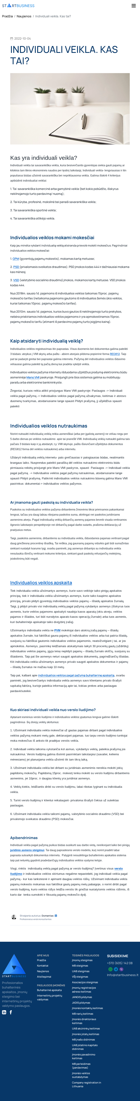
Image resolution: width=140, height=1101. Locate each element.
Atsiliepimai (44, 976)
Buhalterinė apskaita (49, 990)
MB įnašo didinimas (83, 1039)
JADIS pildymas (81, 1002)
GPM (16, 259)
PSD (16, 267)
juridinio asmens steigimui (27, 850)
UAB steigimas (80, 971)
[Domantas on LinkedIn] (55, 915)
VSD (16, 280)
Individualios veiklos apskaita (41, 582)
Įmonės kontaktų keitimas (87, 1008)
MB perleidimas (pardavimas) (81, 1066)
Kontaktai (42, 965)
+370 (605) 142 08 (120, 963)
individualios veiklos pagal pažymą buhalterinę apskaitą (76, 675)
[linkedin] (4, 1012)
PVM (57, 630)
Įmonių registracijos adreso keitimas (84, 989)
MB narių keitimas (82, 1013)
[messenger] (121, 969)
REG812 (115, 354)
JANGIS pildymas (82, 997)
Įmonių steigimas (82, 960)
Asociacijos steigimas (85, 982)
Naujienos (24, 16)
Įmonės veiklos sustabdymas (81, 1075)
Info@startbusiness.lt (122, 975)
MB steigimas (80, 965)
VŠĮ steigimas (80, 976)
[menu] (18, 5)
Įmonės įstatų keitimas (85, 1034)
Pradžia (7, 16)
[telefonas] (116, 969)
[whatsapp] (110, 969)
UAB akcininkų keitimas (86, 1028)
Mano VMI (33, 377)
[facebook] (11, 1012)
